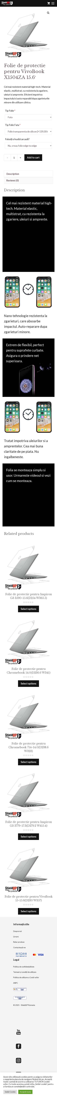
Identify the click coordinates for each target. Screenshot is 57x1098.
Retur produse (18, 942)
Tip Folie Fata (12, 124)
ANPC (15, 983)
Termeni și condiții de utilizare (24, 972)
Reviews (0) (12, 180)
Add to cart (33, 157)
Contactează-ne (19, 947)
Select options (28, 608)
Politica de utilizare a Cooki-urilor (26, 977)
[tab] (28, 174)
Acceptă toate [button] (25, 1092)
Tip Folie (10, 110)
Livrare (16, 937)
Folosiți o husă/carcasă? (17, 139)
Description (12, 173)
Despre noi (17, 931)
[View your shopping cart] (49, 3)
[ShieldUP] (7, 3)
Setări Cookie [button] (10, 1092)
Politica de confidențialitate (23, 967)
